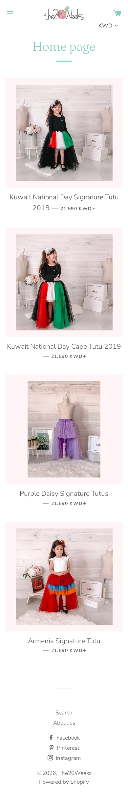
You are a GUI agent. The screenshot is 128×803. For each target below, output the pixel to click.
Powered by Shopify (64, 782)
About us (64, 723)
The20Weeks (75, 773)
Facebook (67, 738)
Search (64, 712)
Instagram (67, 758)
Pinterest (67, 748)
